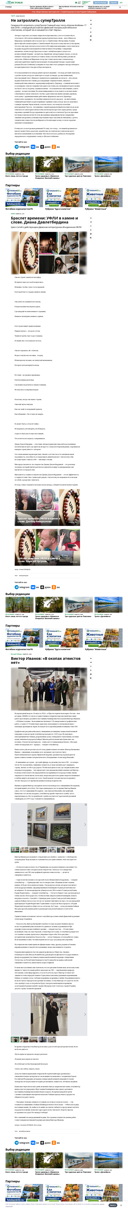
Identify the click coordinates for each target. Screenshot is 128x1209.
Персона (114, 2)
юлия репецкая (23, 575)
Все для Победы (16, 654)
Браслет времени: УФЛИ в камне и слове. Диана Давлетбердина (41, 7)
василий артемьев (24, 1131)
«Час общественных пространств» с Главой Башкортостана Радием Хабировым (64, 12)
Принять (113, 1205)
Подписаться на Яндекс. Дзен (86, 2)
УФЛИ (13, 214)
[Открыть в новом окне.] (22, 147)
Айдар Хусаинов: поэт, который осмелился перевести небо (98, 7)
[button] (85, 825)
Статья (8, 7)
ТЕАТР (13, 16)
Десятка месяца (100, 2)
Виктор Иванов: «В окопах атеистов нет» (71, 7)
